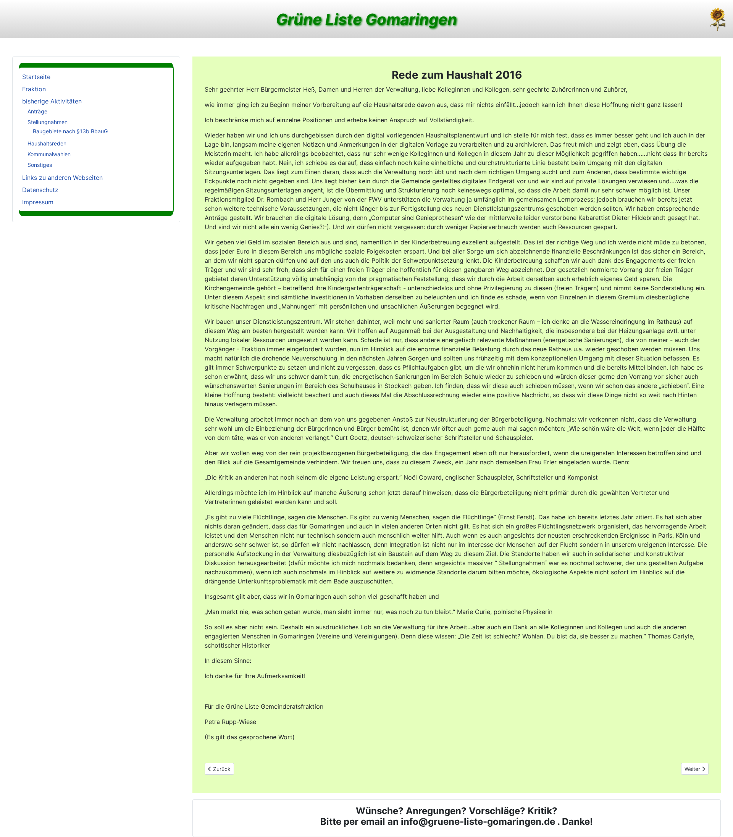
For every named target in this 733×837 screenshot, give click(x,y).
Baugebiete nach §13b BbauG (70, 131)
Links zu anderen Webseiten (62, 177)
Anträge (37, 111)
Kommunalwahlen (49, 154)
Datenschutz (40, 190)
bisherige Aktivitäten (52, 101)
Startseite (36, 77)
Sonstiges (39, 165)
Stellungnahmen (47, 122)
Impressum (37, 202)
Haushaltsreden (46, 143)
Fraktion (34, 89)
